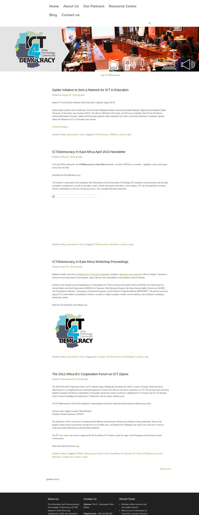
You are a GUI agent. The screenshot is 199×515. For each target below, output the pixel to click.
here (78, 175)
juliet (82, 95)
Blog (53, 15)
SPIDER (113, 134)
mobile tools (67, 457)
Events (128, 453)
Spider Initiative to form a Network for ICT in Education (90, 90)
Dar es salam (99, 357)
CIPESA (79, 453)
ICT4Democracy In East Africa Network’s (92, 274)
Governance (72, 134)
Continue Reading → (60, 127)
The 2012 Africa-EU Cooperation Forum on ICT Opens (90, 374)
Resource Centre (123, 6)
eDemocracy (90, 453)
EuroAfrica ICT (117, 453)
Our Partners (93, 6)
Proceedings (128, 357)
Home (54, 6)
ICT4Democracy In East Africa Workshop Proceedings (90, 262)
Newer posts (166, 469)
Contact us (70, 15)
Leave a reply (125, 134)
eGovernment (103, 453)
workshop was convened (130, 274)
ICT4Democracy (100, 134)
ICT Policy (137, 453)
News (81, 134)
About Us (71, 6)
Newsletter (114, 244)
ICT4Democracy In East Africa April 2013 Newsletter (89, 152)
